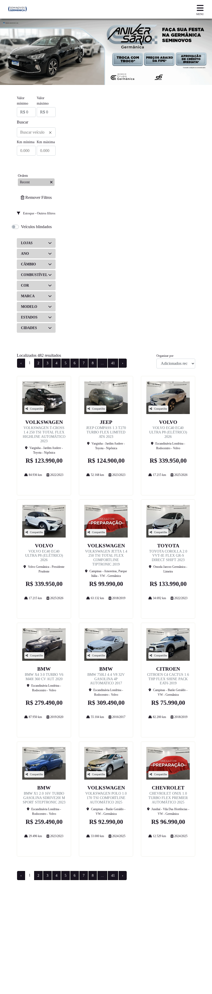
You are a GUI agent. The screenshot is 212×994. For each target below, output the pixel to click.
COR (25, 285)
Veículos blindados (36, 226)
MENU (200, 14)
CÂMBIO (28, 264)
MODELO (29, 307)
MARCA (28, 296)
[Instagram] (22, 968)
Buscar (22, 122)
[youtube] (34, 968)
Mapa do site (30, 929)
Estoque (25, 924)
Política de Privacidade (41, 935)
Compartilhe (36, 408)
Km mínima (25, 142)
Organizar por (164, 356)
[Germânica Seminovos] (17, 9)
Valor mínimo (22, 100)
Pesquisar (36, 164)
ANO (25, 254)
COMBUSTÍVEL (34, 275)
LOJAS (27, 243)
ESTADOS (29, 317)
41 (113, 363)
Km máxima (46, 142)
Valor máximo (43, 100)
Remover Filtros (38, 197)
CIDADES (29, 328)
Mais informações (44, 484)
